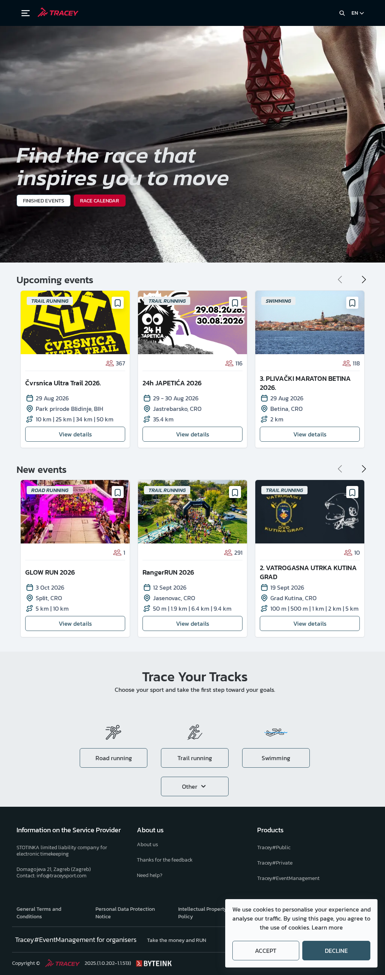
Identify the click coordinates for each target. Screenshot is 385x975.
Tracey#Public (273, 847)
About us (147, 844)
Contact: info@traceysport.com (51, 876)
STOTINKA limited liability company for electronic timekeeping (62, 851)
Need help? (149, 875)
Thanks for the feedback (164, 860)
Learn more (327, 927)
